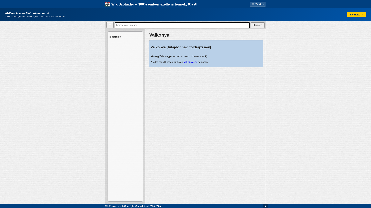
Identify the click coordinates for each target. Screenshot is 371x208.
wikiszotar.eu (190, 62)
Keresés (257, 25)
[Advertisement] (206, 89)
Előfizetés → (356, 14)
